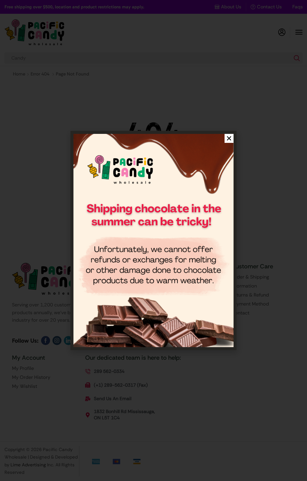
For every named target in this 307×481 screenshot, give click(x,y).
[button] (229, 138)
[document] (153, 240)
